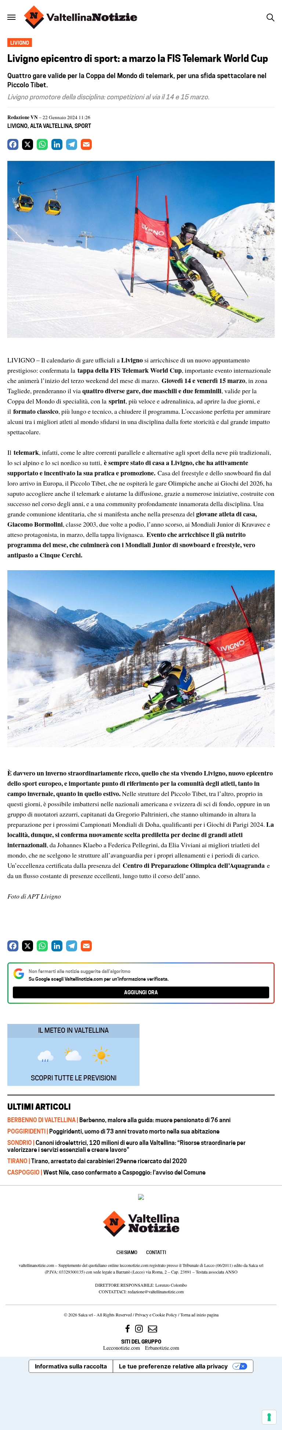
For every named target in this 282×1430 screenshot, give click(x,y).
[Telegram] (71, 144)
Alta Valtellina (51, 125)
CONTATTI (156, 1252)
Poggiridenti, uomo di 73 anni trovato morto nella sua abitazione (113, 1131)
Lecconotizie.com (121, 1347)
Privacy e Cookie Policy (156, 1314)
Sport (83, 125)
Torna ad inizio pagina (199, 1314)
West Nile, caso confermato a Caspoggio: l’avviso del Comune (106, 1172)
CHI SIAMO (126, 1252)
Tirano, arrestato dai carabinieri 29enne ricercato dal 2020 (97, 1161)
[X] (27, 144)
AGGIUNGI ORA (141, 992)
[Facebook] (12, 144)
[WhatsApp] (42, 144)
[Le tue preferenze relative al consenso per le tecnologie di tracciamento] (269, 1417)
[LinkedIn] (56, 144)
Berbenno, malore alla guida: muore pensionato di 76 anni (119, 1120)
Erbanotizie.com (162, 1347)
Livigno (17, 125)
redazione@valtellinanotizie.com (156, 1291)
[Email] (86, 144)
